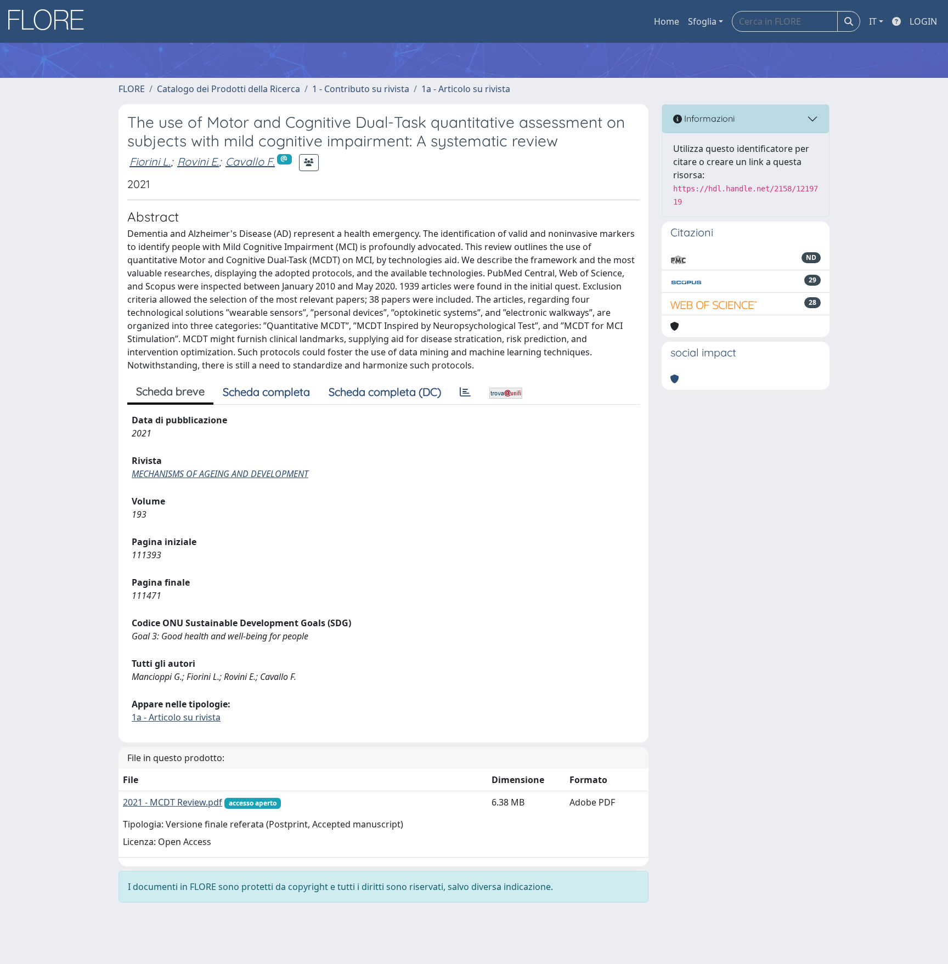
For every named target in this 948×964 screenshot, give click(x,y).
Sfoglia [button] (702, 21)
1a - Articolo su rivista (465, 89)
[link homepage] (50, 21)
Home (666, 21)
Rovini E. (198, 161)
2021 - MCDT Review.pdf (172, 802)
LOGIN (923, 21)
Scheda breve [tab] (170, 391)
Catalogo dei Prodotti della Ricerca (228, 89)
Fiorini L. (150, 161)
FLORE (132, 89)
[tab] (465, 392)
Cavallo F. (250, 161)
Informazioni (708, 118)
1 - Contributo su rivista (360, 89)
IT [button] (873, 21)
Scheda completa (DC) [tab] (385, 392)
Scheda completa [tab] (266, 392)
